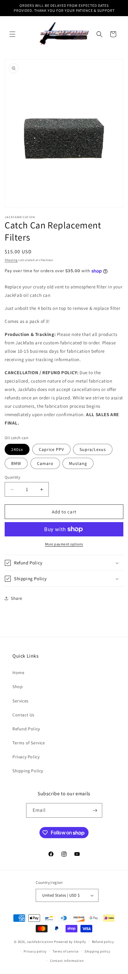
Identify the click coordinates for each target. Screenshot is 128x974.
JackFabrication (40, 942)
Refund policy (103, 942)
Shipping (11, 260)
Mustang (78, 463)
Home (18, 672)
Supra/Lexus (93, 449)
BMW (16, 463)
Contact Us (23, 715)
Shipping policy (97, 951)
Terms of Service (28, 743)
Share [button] (16, 598)
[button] (12, 34)
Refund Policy (26, 729)
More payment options (64, 544)
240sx (17, 449)
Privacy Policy (25, 757)
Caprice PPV (51, 449)
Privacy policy (35, 951)
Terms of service (66, 951)
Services (20, 701)
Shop (17, 686)
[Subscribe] (95, 810)
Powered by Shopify (70, 942)
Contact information (67, 960)
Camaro (45, 463)
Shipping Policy (27, 771)
